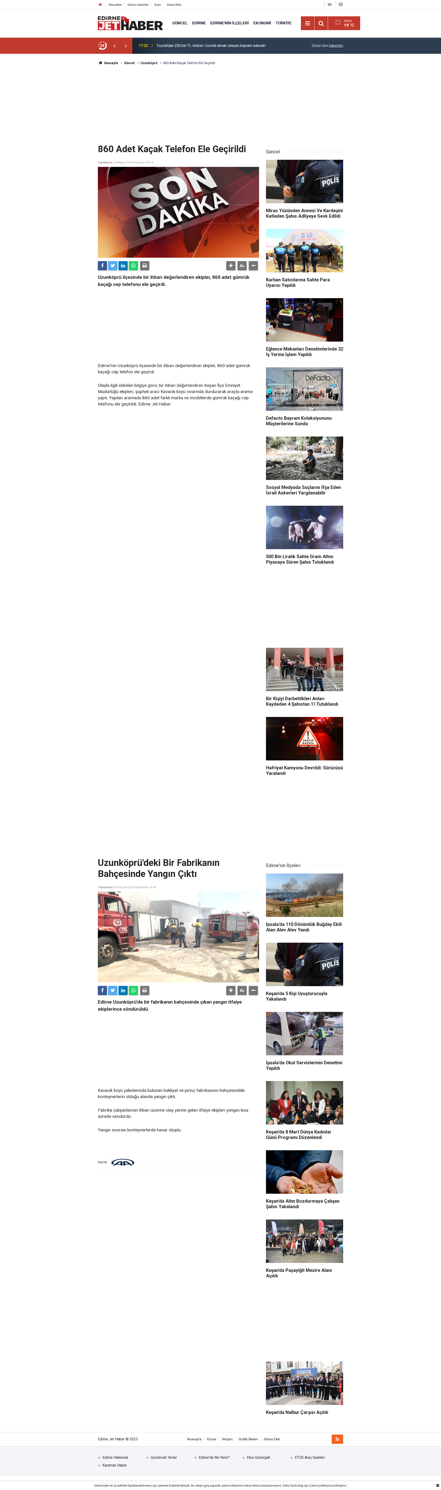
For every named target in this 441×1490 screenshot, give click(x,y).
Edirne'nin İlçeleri (229, 23)
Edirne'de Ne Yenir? (214, 1457)
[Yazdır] (144, 265)
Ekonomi (262, 23)
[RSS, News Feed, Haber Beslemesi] (337, 1439)
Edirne (199, 23)
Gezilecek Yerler (164, 1457)
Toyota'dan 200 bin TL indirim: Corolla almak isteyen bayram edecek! (211, 45)
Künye (211, 1439)
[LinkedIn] (123, 265)
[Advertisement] (220, 104)
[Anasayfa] (100, 4)
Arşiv (157, 4)
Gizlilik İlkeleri (248, 1439)
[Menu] (308, 23)
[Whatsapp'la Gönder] (133, 265)
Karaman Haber (114, 1465)
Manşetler (115, 4)
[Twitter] (112, 265)
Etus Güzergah (258, 1457)
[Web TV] (329, 4)
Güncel (180, 23)
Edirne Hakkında (115, 1457)
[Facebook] (102, 265)
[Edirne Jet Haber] (130, 23)
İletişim (227, 1439)
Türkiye (283, 23)
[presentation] (114, 46)
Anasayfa (194, 1439)
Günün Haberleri (138, 4)
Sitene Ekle (174, 4)
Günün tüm (327, 45)
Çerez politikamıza (321, 1485)
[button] (230, 265)
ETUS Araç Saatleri (310, 1457)
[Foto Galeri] (340, 4)
